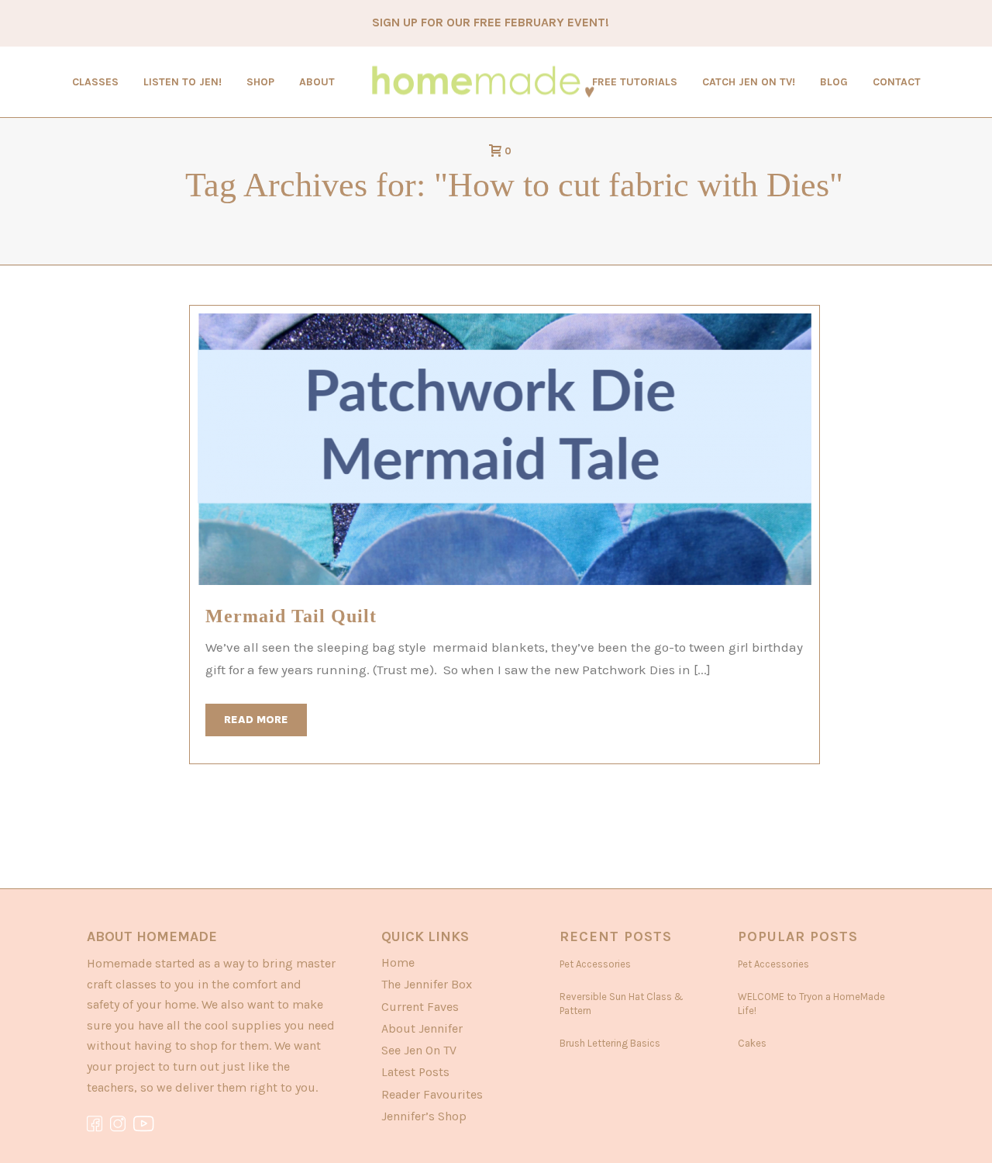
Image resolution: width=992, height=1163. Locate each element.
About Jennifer (422, 1028)
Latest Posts (415, 1071)
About (317, 81)
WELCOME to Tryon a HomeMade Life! (811, 1003)
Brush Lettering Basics (610, 1043)
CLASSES (95, 81)
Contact (897, 81)
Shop (260, 81)
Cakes (752, 1043)
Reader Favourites (432, 1094)
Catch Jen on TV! (748, 81)
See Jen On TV (418, 1050)
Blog (834, 81)
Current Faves (420, 1006)
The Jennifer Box (426, 984)
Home (398, 962)
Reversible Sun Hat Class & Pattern (622, 1003)
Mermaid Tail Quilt (291, 616)
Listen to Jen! (182, 81)
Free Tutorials (634, 81)
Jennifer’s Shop (424, 1116)
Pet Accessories (595, 964)
